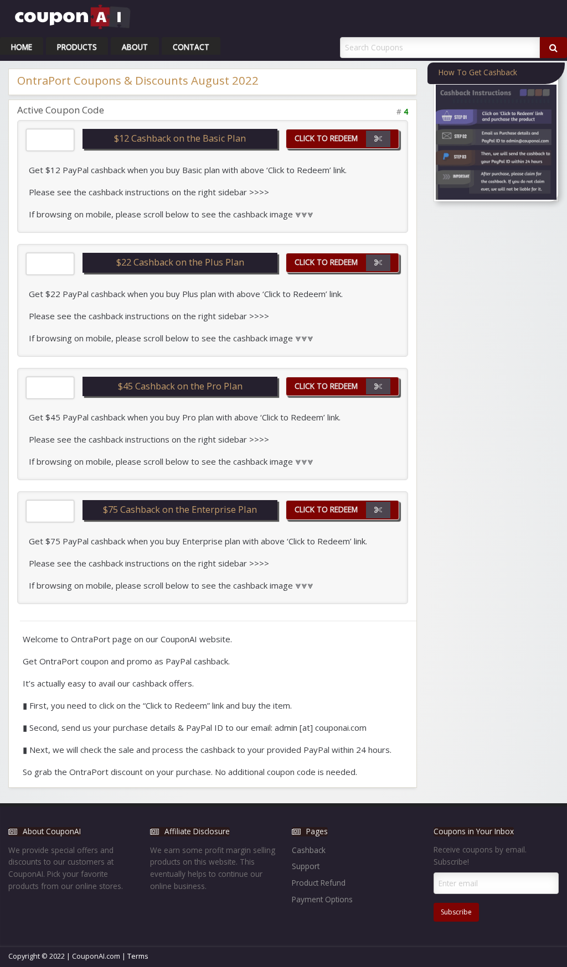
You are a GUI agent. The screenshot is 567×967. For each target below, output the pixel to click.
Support (305, 866)
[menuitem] (21, 46)
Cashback (309, 850)
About (135, 46)
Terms (137, 956)
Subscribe (456, 912)
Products (77, 46)
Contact (191, 46)
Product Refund (319, 882)
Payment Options (322, 899)
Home (21, 46)
